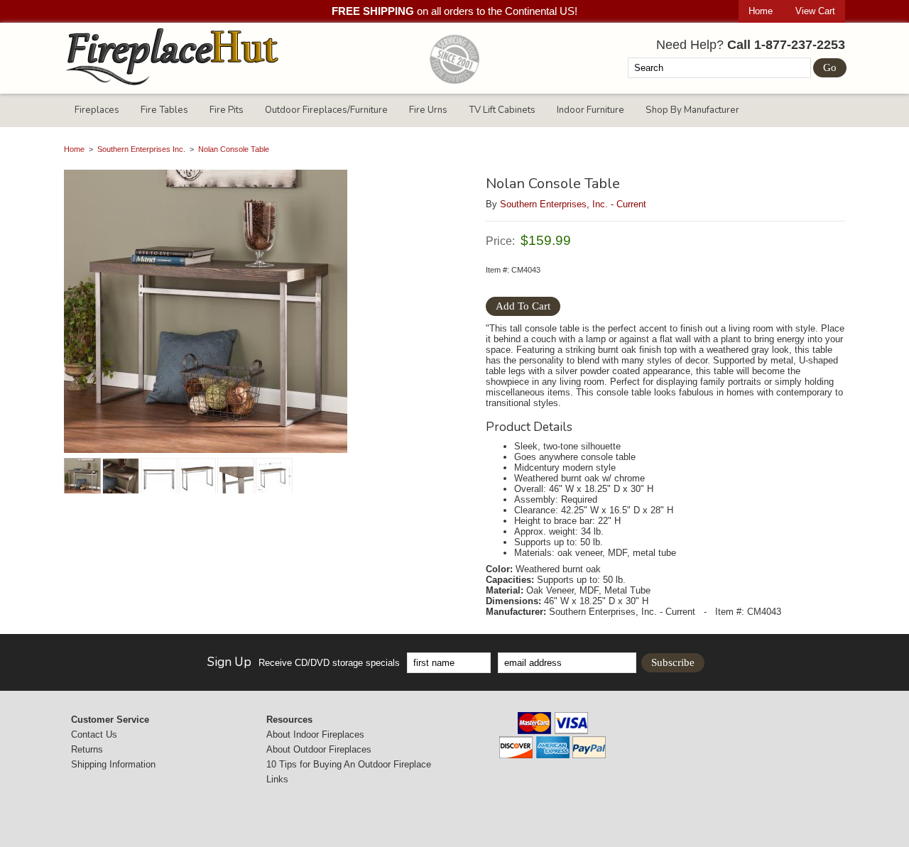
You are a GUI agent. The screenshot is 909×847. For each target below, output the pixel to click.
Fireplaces (97, 110)
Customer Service (110, 719)
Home (761, 11)
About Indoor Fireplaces (315, 734)
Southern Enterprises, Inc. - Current (573, 204)
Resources (289, 719)
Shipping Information (113, 764)
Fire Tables (164, 110)
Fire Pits (226, 110)
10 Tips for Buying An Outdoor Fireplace (348, 764)
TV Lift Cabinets (502, 110)
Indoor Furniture (590, 110)
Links (277, 779)
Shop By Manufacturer (692, 110)
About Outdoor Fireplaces (318, 749)
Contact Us (94, 734)
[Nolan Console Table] (259, 312)
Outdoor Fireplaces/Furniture (326, 110)
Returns (87, 749)
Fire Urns (428, 110)
